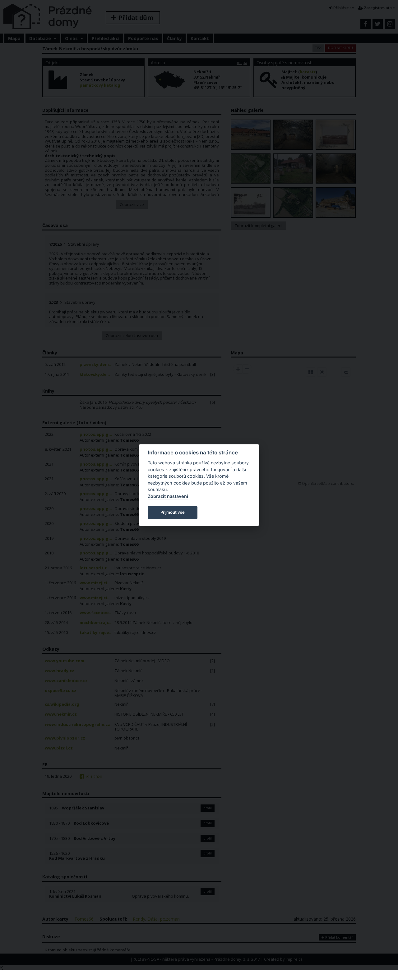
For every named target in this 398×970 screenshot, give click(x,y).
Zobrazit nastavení (168, 496)
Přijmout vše (172, 512)
